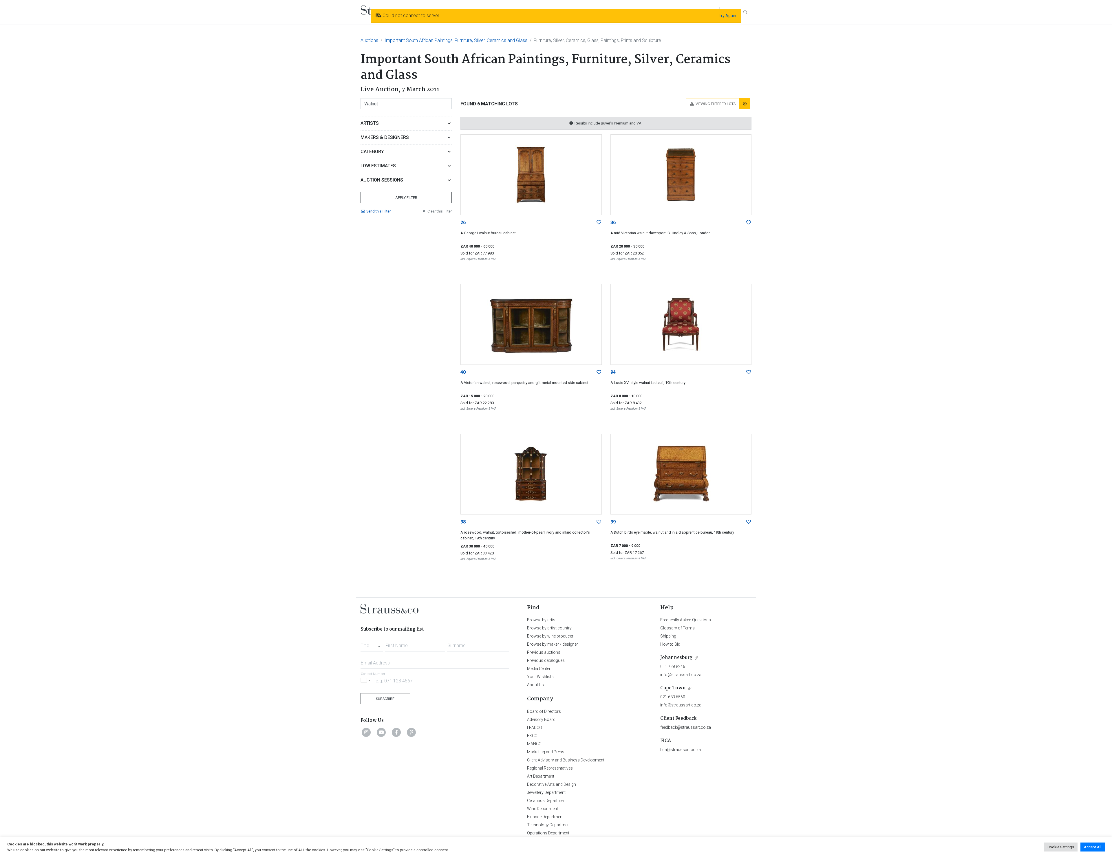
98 (463, 522)
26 (463, 222)
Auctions (369, 40)
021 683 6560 (672, 697)
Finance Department (545, 816)
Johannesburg (676, 657)
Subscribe (385, 699)
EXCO (532, 735)
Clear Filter (439, 211)
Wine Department (542, 808)
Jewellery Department (546, 792)
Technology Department (549, 825)
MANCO (534, 743)
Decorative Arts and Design (551, 784)
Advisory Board (541, 719)
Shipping (668, 636)
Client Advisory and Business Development (565, 760)
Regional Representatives (550, 768)
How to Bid (670, 644)
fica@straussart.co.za (680, 749)
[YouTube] (381, 732)
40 (463, 372)
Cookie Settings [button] (1060, 847)
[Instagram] (366, 732)
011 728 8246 (672, 666)
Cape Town (673, 688)
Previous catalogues (546, 660)
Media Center (538, 668)
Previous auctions (543, 652)
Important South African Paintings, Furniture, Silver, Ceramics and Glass (456, 40)
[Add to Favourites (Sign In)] (599, 223)
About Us (535, 684)
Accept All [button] (1092, 847)
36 (613, 222)
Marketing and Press (545, 752)
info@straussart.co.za (680, 674)
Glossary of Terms (677, 628)
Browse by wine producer (550, 636)
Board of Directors (544, 711)
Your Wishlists (540, 676)
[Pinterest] (411, 732)
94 (613, 372)
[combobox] (372, 643)
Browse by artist (542, 620)
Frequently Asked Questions (685, 620)
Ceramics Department (547, 800)
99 (613, 522)
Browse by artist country (549, 628)
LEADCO (534, 727)
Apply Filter (406, 197)
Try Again (727, 15)
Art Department (540, 776)
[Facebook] (396, 732)
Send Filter (378, 211)
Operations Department (548, 833)
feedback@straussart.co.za (685, 727)
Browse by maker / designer (552, 644)
